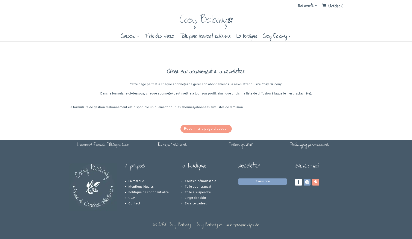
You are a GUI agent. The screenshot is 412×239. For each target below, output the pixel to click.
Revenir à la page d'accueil (206, 128)
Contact (134, 204)
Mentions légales (141, 187)
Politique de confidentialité (148, 192)
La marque (136, 181)
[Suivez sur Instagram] (307, 182)
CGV (131, 198)
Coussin (128, 37)
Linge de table (195, 198)
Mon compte (304, 5)
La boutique (246, 37)
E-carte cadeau (196, 204)
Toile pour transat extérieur (205, 37)
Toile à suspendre (198, 192)
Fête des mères (159, 37)
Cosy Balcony (275, 37)
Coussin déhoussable (200, 181)
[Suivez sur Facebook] (298, 182)
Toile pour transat (198, 187)
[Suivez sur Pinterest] (315, 182)
